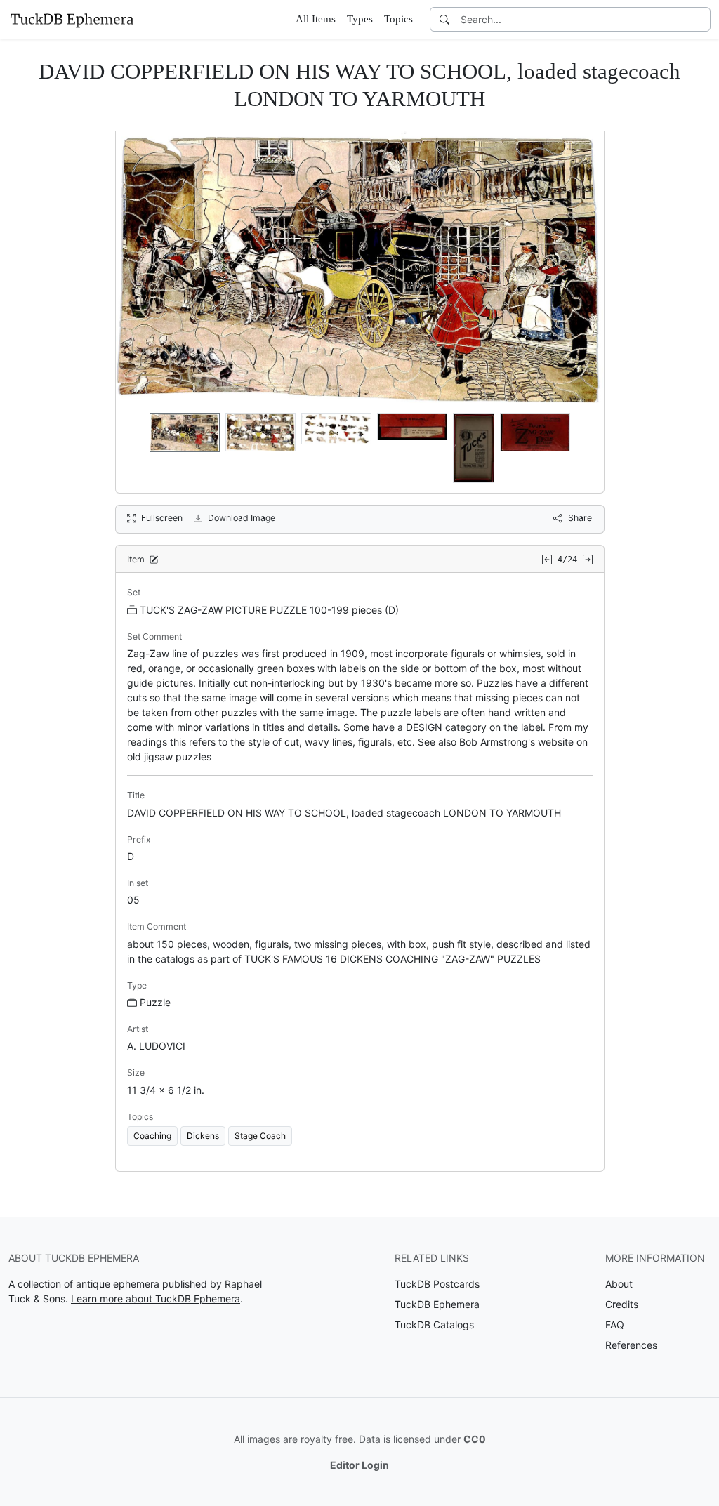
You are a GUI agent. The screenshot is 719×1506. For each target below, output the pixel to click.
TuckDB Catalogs (434, 1324)
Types (360, 19)
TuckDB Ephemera (437, 1304)
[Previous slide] (135, 448)
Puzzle (155, 1002)
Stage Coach (260, 1135)
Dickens (203, 1135)
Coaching (152, 1135)
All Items (316, 19)
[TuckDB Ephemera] (71, 18)
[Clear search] (701, 19)
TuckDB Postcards (437, 1284)
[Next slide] (584, 448)
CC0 (474, 1439)
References (631, 1345)
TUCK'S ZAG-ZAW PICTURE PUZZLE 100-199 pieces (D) (269, 610)
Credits (621, 1304)
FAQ (614, 1324)
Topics (398, 19)
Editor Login (359, 1465)
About (619, 1284)
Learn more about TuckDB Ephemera (155, 1298)
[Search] (444, 19)
